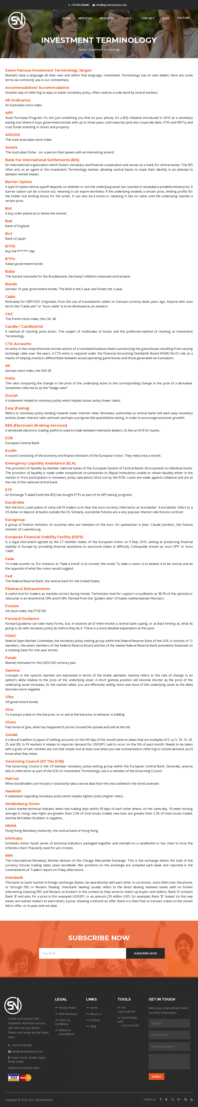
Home (66, 18)
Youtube (183, 18)
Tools (127, 18)
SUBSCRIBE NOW (145, 953)
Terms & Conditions (62, 1022)
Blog (165, 18)
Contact (147, 18)
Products (107, 18)
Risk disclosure (68, 1014)
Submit (156, 1076)
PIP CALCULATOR (126, 1009)
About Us (85, 18)
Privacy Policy (67, 1007)
